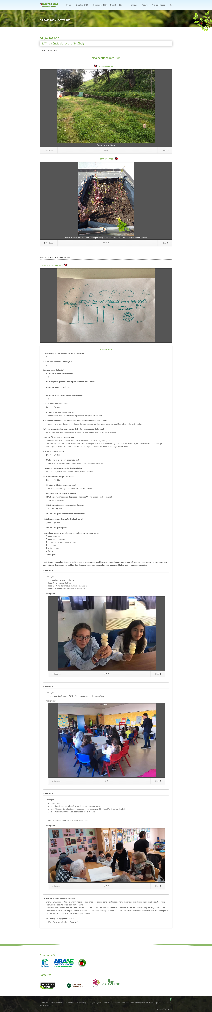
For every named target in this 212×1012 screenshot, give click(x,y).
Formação (133, 5)
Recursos (146, 5)
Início (68, 5)
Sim (50, 407)
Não (58, 407)
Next (164, 150)
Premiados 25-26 (100, 5)
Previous (49, 150)
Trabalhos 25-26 (116, 5)
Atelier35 (169, 1009)
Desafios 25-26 (82, 5)
